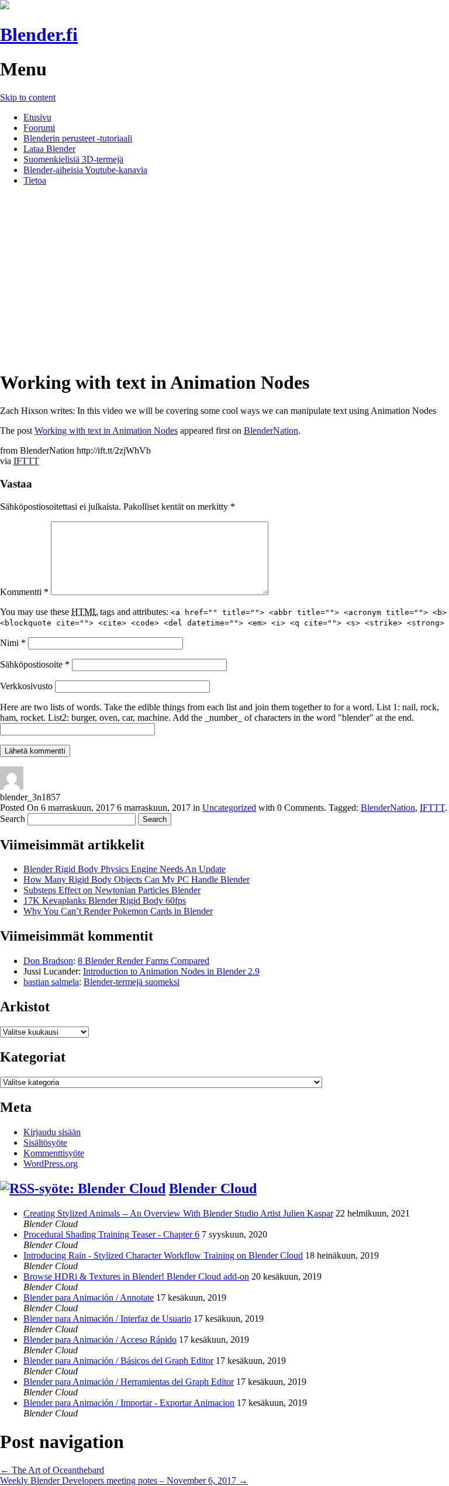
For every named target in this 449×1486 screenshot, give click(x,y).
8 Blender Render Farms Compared (143, 961)
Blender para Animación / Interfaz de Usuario (107, 1318)
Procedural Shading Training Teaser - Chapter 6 (111, 1234)
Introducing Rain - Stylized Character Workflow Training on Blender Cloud (163, 1255)
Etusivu (37, 117)
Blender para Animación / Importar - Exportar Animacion (128, 1403)
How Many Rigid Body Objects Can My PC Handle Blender (136, 879)
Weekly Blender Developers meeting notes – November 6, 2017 (124, 1480)
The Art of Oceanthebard (52, 1470)
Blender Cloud (213, 1188)
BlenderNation (271, 431)
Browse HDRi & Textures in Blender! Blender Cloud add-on (136, 1276)
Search (12, 819)
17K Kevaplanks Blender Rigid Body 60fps (104, 901)
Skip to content (28, 97)
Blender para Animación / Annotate (88, 1297)
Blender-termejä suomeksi (131, 982)
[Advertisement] (224, 277)
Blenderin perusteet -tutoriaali (77, 138)
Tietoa (34, 180)
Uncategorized (229, 808)
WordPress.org (50, 1164)
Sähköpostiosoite (35, 664)
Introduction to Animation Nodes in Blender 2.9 (171, 971)
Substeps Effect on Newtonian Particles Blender (112, 890)
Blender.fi (39, 34)
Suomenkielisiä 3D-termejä (73, 159)
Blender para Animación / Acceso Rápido (100, 1340)
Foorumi (39, 128)
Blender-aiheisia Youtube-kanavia (85, 170)
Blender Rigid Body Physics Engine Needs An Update (124, 869)
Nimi (13, 643)
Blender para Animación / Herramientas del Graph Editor (128, 1382)
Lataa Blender (49, 149)
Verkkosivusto (26, 686)
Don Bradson (48, 961)
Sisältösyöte (45, 1143)
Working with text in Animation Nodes (106, 431)
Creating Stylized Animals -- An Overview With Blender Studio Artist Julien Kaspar (178, 1213)
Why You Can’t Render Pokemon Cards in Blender (118, 911)
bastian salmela (51, 982)
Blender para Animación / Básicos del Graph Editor (118, 1361)
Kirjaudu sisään (52, 1132)
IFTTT (26, 461)
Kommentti (24, 592)
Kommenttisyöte (53, 1153)
